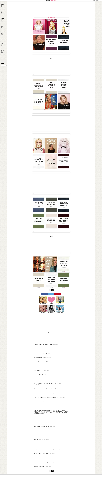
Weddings (2, 37)
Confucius (2, 48)
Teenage (2, 34)
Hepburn (2, 49)
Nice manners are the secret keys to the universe (45, 453)
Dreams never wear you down (41, 439)
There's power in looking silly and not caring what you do (46, 344)
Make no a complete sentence (41, 370)
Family (2, 10)
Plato (1, 42)
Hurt (1, 13)
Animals (2, 19)
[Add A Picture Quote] (4, 65)
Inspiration (2, 7)
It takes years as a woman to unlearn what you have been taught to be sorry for (49, 449)
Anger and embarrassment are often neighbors (44, 361)
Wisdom (2, 16)
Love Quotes (51, 303)
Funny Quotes (43, 312)
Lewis (1, 51)
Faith (1, 11)
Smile (1, 31)
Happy (1, 12)
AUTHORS (96, 0)
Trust (1, 35)
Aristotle (2, 43)
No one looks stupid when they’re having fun (44, 353)
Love (1, 5)
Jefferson (2, 46)
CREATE (99, 0)
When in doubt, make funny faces (42, 466)
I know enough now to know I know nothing (44, 462)
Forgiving (2, 28)
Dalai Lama (2, 50)
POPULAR (2, 4)
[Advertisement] (51, 9)
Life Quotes (59, 303)
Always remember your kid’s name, (42, 357)
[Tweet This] (51, 294)
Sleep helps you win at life (41, 457)
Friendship (2, 9)
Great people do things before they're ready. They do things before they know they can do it (48, 384)
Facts (1, 25)
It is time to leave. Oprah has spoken (43, 435)
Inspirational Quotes (60, 312)
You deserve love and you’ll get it (42, 348)
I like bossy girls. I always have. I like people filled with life (46, 430)
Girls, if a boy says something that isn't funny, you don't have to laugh (48, 388)
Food (1, 27)
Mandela (2, 53)
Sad (1, 14)
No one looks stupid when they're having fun (44, 335)
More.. (1, 38)
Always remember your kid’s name (42, 422)
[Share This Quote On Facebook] (44, 294)
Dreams (2, 24)
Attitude (2, 21)
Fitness (2, 26)
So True (2, 32)
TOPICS (94, 0)
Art (1, 20)
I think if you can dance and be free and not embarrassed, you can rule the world (49, 397)
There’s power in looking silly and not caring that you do (46, 374)
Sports (2, 33)
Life (1, 6)
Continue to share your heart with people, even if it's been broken (47, 340)
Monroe (2, 45)
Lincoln (2, 52)
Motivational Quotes (51, 312)
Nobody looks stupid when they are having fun (44, 426)
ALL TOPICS (2, 18)
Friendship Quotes (43, 303)
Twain (1, 44)
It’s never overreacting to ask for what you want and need (46, 401)
